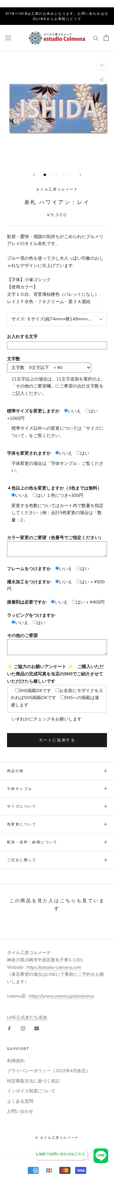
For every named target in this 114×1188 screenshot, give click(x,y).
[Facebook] (9, 1028)
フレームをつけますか (29, 569)
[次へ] (80, 174)
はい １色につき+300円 (60, 495)
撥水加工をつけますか (29, 582)
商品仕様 (15, 771)
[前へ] (34, 174)
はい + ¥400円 (90, 602)
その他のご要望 (22, 635)
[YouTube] (36, 1028)
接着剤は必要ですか (26, 602)
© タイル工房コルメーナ (57, 1138)
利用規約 (16, 1061)
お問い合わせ (20, 1111)
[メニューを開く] (8, 37)
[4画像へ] (63, 175)
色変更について (22, 824)
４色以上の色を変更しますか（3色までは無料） (54, 488)
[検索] (96, 37)
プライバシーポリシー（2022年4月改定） (48, 1071)
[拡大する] (101, 65)
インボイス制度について (31, 1091)
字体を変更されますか (29, 453)
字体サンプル (19, 788)
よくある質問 (20, 1101)
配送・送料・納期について (32, 842)
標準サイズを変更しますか (33, 411)
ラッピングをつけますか (31, 615)
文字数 (13, 359)
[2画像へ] (51, 175)
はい (84, 453)
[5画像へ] (69, 175)
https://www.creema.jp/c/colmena (61, 996)
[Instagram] (23, 1028)
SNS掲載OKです (35, 691)
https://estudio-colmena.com (54, 967)
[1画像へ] (45, 175)
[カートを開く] (106, 38)
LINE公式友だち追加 (27, 1017)
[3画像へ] (57, 175)
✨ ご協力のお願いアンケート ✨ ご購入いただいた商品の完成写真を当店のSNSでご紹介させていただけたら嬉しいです (55, 674)
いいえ (74, 411)
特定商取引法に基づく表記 (33, 1081)
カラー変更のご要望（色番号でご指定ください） (55, 538)
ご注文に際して (22, 860)
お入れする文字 (22, 336)
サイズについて (22, 806)
